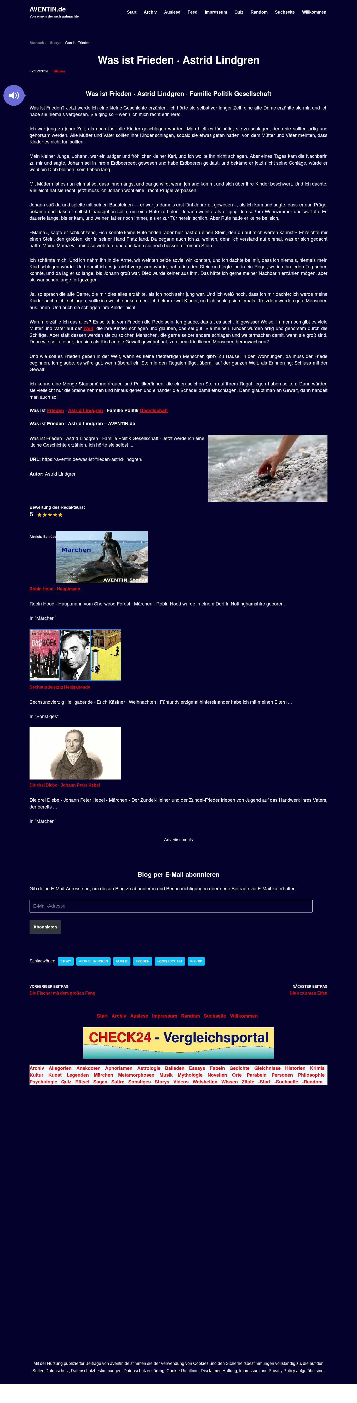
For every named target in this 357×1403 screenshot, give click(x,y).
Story (65, 961)
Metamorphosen (136, 1074)
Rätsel (82, 1081)
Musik (166, 1074)
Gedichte (239, 1068)
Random (259, 12)
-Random (312, 1081)
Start (131, 12)
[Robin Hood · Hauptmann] (102, 582)
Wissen (229, 1081)
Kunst (55, 1074)
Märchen (103, 1074)
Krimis (317, 1068)
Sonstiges (139, 1081)
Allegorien (60, 1068)
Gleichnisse (267, 1068)
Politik (196, 961)
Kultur (36, 1074)
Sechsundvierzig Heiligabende (60, 687)
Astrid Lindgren (85, 410)
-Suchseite (286, 1081)
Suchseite (285, 12)
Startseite (38, 43)
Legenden (78, 1074)
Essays (197, 1068)
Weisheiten (205, 1081)
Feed (193, 12)
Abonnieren (45, 927)
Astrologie (148, 1068)
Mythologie (190, 1074)
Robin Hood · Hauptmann (55, 589)
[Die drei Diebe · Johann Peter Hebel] (75, 778)
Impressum (216, 12)
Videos (181, 1081)
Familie (122, 961)
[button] (13, 95)
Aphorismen (119, 1068)
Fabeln (217, 1068)
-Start (264, 1081)
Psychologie (43, 1081)
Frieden (55, 410)
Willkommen (314, 12)
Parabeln (257, 1074)
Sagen (100, 1081)
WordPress (90, 1389)
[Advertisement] (178, 855)
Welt (88, 328)
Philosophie (311, 1074)
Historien (295, 1068)
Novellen (217, 1074)
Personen (282, 1074)
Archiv (150, 12)
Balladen (175, 1068)
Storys (55, 43)
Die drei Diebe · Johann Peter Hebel (65, 785)
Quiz (238, 12)
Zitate (248, 1081)
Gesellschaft (154, 410)
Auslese (172, 12)
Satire (117, 1081)
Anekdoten (88, 1068)
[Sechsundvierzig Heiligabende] (75, 680)
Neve (35, 1389)
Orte (237, 1074)
